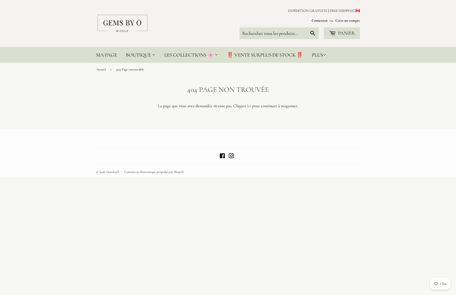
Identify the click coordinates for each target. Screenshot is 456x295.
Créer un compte (347, 20)
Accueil (101, 69)
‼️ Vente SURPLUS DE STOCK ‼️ (265, 55)
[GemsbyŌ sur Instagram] (231, 156)
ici (249, 106)
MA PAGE (106, 55)
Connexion (319, 20)
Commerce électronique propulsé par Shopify (154, 172)
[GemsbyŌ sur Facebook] (222, 156)
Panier (346, 33)
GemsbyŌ (112, 172)
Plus (317, 55)
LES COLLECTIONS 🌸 (189, 55)
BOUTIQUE (139, 55)
